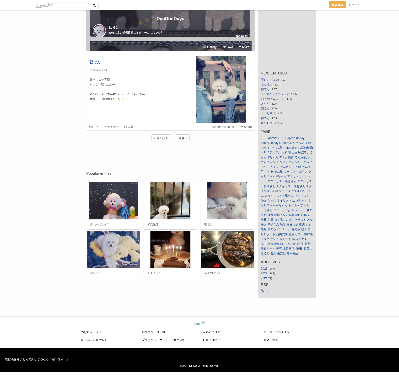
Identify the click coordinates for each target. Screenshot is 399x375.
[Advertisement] (170, 153)
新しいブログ (269, 79)
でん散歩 (266, 84)
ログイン (354, 5)
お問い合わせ (211, 340)
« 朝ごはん (161, 138)
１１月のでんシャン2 (275, 94)
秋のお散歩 (268, 123)
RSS (267, 291)
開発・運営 (271, 340)
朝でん (95, 61)
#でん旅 (128, 127)
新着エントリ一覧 (153, 332)
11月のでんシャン (272, 99)
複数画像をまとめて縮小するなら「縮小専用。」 (37, 359)
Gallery (211, 47)
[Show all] (242, 36)
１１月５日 (268, 113)
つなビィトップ (91, 332)
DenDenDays (170, 18)
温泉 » (183, 138)
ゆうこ (114, 27)
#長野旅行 (111, 127)
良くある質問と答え (94, 340)
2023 (264, 268)
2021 (264, 278)
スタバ (265, 103)
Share (245, 47)
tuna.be (199, 323)
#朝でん (94, 127)
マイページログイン (277, 332)
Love (229, 47)
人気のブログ (211, 332)
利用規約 (179, 340)
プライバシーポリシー (156, 340)
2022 (264, 273)
